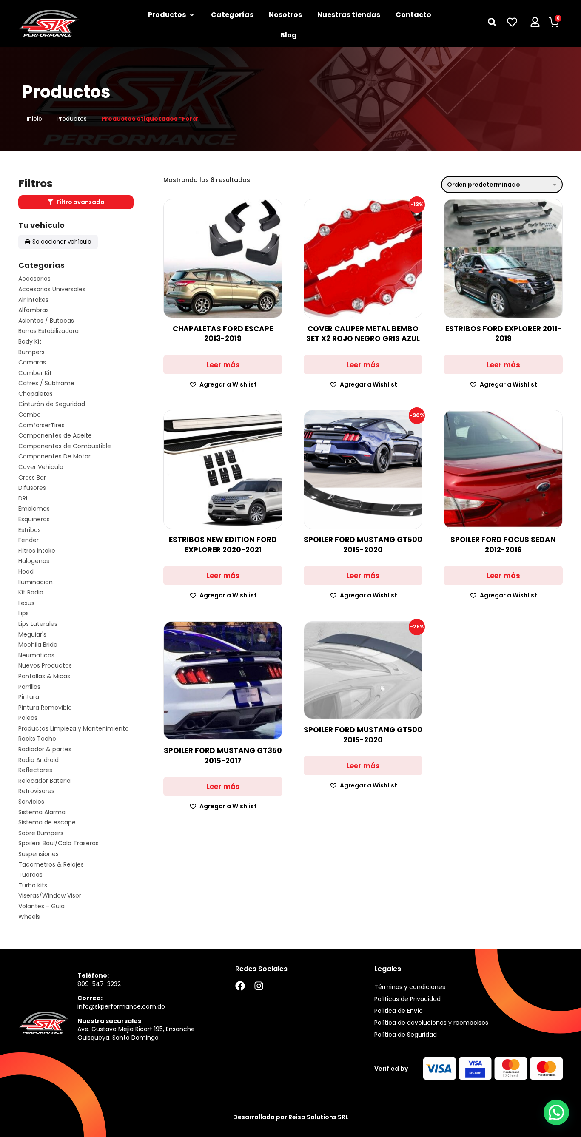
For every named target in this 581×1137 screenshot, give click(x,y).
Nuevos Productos (45, 666)
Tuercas (30, 875)
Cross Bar (32, 478)
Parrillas (29, 687)
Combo (29, 415)
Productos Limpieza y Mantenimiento (73, 729)
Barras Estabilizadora (48, 331)
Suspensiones (38, 854)
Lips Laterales (37, 624)
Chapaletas (35, 394)
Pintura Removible (45, 708)
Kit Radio (30, 592)
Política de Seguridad (405, 1034)
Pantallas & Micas (44, 676)
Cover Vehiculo (40, 467)
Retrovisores (36, 791)
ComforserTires (41, 425)
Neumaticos (36, 655)
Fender (28, 540)
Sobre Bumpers (40, 833)
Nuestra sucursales (109, 1021)
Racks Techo (37, 739)
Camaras (32, 362)
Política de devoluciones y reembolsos (431, 1022)
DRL (23, 499)
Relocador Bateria (44, 781)
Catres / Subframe (46, 383)
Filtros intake (36, 551)
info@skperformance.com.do (121, 1006)
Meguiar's (32, 635)
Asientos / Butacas (46, 321)
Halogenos (33, 561)
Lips (23, 613)
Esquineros (34, 519)
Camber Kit (35, 373)
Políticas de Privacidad (407, 999)
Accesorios (34, 279)
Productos (72, 119)
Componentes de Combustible (64, 446)
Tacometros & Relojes (51, 865)
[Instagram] (259, 986)
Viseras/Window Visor (49, 896)
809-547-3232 (99, 984)
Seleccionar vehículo (61, 242)
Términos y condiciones (409, 987)
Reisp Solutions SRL (318, 1117)
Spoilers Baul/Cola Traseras (58, 843)
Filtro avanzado (79, 202)
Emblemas (34, 509)
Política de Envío (398, 1010)
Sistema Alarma (42, 812)
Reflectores (35, 770)
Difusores (32, 488)
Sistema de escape (47, 823)
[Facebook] (240, 986)
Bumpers (31, 352)
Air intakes (33, 300)
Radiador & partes (44, 749)
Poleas (27, 718)
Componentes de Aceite (55, 436)
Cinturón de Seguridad (51, 404)
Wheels (29, 917)
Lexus (26, 603)
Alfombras (33, 310)
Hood (26, 572)
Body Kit (30, 342)
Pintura (28, 697)
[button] (222, 384)
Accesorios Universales (51, 289)
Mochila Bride (37, 645)
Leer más (223, 365)
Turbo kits (32, 885)
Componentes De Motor (54, 456)
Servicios (31, 802)
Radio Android (38, 760)
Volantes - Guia (41, 906)
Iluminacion (35, 582)
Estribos (29, 530)
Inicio (34, 119)
